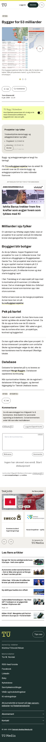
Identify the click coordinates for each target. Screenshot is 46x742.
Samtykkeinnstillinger (11, 687)
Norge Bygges (18, 371)
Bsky (4, 678)
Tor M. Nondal (8, 657)
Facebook (6, 669)
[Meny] (41, 4)
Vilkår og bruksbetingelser (14, 692)
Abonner (33, 5)
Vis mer (9, 148)
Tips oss (38, 634)
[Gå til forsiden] (4, 5)
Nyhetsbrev (7, 683)
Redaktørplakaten (21, 706)
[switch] (40, 112)
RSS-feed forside (10, 664)
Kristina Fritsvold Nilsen (13, 648)
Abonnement (8, 714)
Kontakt (5, 720)
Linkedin (5, 673)
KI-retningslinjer (9, 696)
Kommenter (21, 89)
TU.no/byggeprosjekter (16, 166)
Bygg (5, 16)
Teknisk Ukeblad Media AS (22, 729)
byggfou (14, 394)
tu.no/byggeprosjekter (13, 303)
